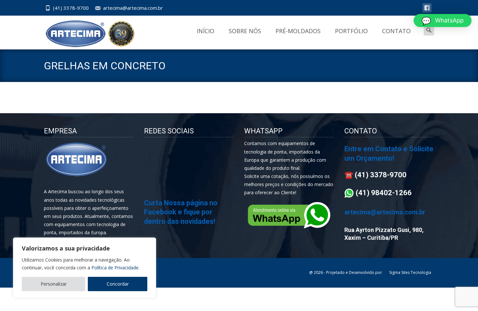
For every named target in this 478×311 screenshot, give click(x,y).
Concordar (118, 284)
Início (205, 31)
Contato (396, 31)
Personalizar (54, 284)
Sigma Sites (399, 272)
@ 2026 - (317, 272)
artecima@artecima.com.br (133, 8)
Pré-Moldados (298, 31)
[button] (442, 20)
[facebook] (427, 11)
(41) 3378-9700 (71, 8)
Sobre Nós (245, 31)
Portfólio (351, 31)
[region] (84, 267)
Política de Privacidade (115, 267)
